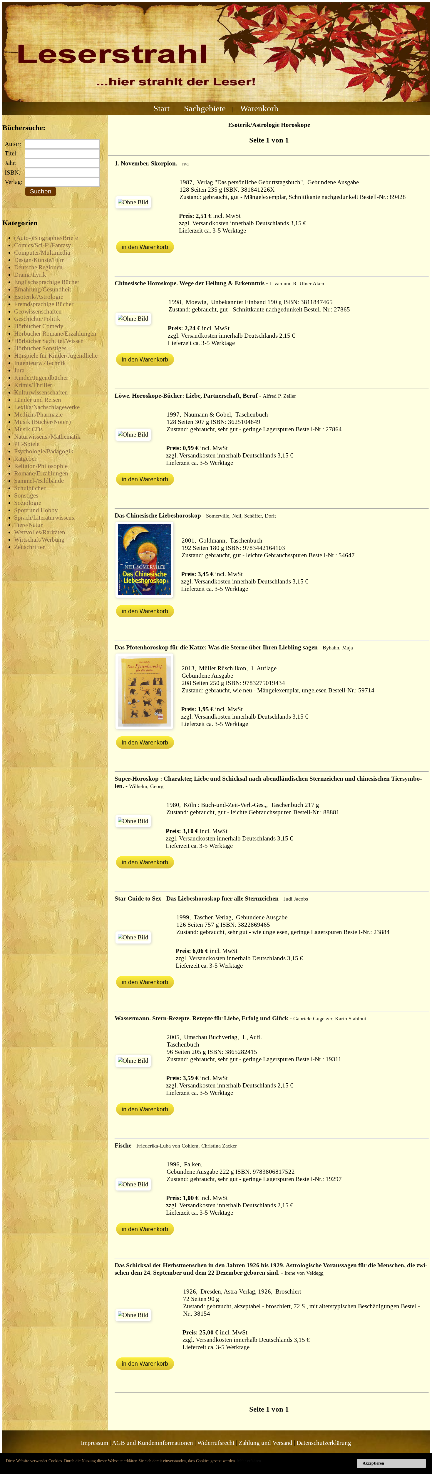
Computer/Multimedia (42, 252)
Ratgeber (25, 458)
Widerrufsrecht (216, 1442)
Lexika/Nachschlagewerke (47, 407)
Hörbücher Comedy (38, 326)
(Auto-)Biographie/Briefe (46, 237)
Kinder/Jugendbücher (41, 377)
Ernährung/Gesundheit (42, 289)
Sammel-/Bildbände (39, 480)
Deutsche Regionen (38, 267)
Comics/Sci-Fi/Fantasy (42, 245)
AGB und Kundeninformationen (152, 1442)
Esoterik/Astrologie (38, 296)
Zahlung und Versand (265, 1442)
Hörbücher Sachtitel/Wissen (49, 340)
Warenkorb (259, 108)
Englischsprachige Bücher (46, 282)
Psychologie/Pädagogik (43, 451)
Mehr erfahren (249, 1461)
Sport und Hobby (36, 510)
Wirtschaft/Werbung (39, 539)
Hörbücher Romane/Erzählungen (55, 333)
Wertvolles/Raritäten (39, 532)
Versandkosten (210, 223)
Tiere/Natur (28, 524)
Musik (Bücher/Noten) (42, 421)
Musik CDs (28, 429)
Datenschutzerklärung (324, 1442)
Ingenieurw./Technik (40, 363)
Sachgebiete (205, 108)
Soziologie (27, 502)
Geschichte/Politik (37, 318)
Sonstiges (26, 495)
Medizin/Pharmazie (38, 414)
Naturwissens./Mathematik (47, 436)
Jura (19, 370)
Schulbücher (30, 488)
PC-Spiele (26, 443)
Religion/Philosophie (41, 466)
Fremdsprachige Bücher (43, 304)
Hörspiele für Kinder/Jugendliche (56, 355)
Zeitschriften (30, 547)
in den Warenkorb (145, 247)
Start (161, 108)
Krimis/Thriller (33, 385)
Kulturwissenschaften (41, 392)
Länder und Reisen (37, 399)
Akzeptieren (373, 1463)
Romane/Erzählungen (41, 473)
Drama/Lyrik (30, 274)
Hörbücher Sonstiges (40, 348)
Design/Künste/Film (39, 259)
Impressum (94, 1442)
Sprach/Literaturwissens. (45, 517)
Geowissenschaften (38, 311)
